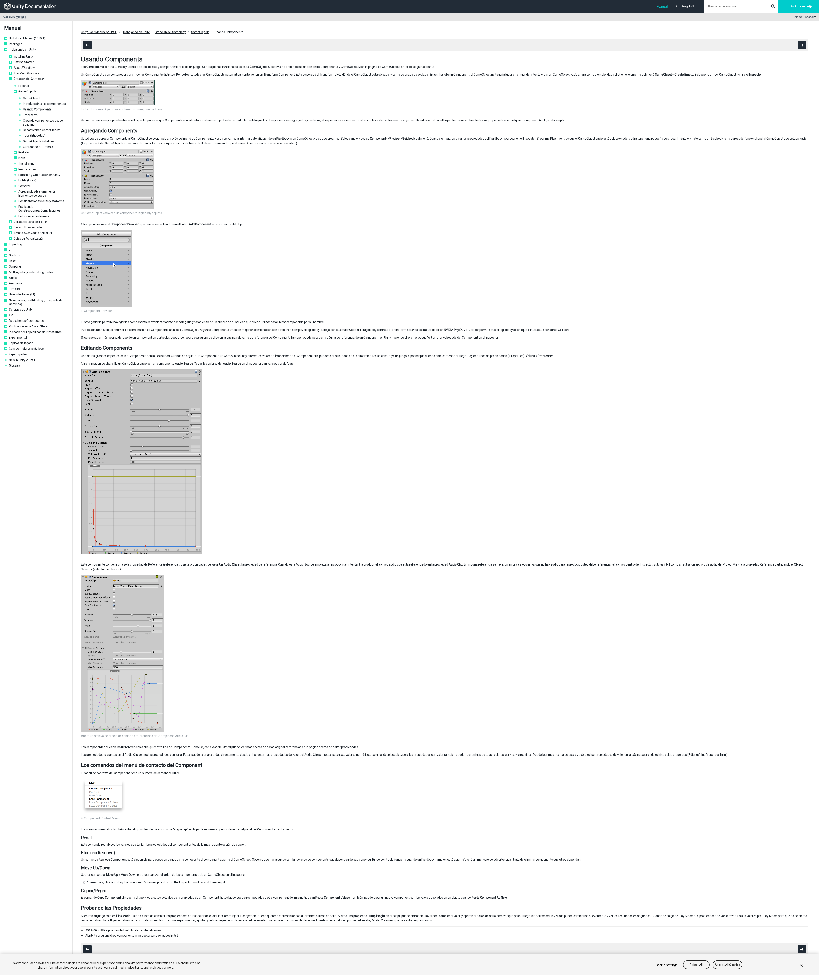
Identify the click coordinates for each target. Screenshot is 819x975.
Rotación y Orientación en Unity (39, 175)
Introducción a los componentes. (45, 103)
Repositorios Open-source (26, 320)
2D (11, 249)
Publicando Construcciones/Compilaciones (39, 208)
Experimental (18, 337)
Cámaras (24, 186)
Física (12, 261)
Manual (662, 7)
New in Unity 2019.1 (22, 360)
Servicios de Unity (21, 309)
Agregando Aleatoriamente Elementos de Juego (36, 193)
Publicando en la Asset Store (28, 326)
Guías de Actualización (29, 238)
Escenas (24, 86)
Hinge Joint (379, 859)
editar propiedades (345, 747)
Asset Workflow (24, 67)
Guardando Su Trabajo (38, 147)
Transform (30, 115)
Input (21, 158)
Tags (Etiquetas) (34, 135)
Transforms (26, 163)
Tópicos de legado (21, 343)
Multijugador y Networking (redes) (31, 272)
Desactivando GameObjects (41, 130)
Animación (16, 283)
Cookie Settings (666, 965)
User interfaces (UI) (22, 294)
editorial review (151, 930)
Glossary (14, 365)
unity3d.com (796, 6)
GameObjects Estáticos (38, 141)
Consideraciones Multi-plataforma (41, 201)
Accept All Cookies (727, 965)
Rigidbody (428, 859)
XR (11, 315)
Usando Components (37, 109)
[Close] (801, 965)
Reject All (696, 965)
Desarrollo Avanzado (28, 227)
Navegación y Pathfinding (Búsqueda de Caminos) (35, 302)
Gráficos (14, 255)
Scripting (15, 266)
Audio (13, 277)
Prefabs (23, 152)
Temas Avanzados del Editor (33, 233)
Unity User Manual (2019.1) (27, 38)
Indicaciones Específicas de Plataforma (35, 332)
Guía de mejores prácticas (26, 348)
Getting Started (24, 62)
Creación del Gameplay (29, 78)
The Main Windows (26, 73)
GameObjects (27, 91)
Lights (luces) (27, 180)
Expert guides (18, 354)
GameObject (31, 98)
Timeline (15, 289)
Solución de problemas (33, 216)
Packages (15, 44)
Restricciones (27, 169)
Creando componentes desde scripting (43, 122)
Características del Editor (30, 222)
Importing (15, 244)
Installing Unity (23, 56)
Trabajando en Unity (22, 49)
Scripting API (684, 6)
